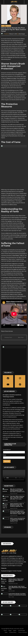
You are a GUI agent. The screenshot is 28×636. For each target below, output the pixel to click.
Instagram (9, 571)
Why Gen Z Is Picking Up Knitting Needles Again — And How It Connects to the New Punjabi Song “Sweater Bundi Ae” (17, 491)
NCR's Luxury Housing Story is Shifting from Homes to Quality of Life (17, 520)
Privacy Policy (12, 632)
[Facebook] (8, 378)
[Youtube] (8, 384)
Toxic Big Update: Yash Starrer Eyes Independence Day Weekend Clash (17, 588)
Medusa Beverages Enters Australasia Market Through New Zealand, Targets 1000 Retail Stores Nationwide (17, 513)
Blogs (10, 630)
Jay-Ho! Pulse (21, 630)
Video (6, 632)
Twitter (14, 571)
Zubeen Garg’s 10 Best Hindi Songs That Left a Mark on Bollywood (16, 580)
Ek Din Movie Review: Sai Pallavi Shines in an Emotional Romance (17, 594)
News (3, 25)
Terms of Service (22, 632)
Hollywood (8, 25)
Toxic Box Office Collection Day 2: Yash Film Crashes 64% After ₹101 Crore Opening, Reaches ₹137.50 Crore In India (17, 499)
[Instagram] (20, 378)
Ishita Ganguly (22, 33)
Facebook (3, 571)
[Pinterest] (20, 384)
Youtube (19, 571)
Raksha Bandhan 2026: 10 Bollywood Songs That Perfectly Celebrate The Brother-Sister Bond (17, 505)
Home (5, 630)
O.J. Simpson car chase (10, 78)
